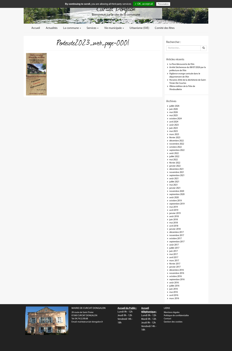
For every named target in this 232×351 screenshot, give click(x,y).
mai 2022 (173, 160)
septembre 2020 (176, 194)
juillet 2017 (174, 248)
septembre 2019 (176, 204)
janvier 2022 (175, 166)
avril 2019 (173, 210)
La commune (71, 28)
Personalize (163, 4)
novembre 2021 (176, 172)
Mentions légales (172, 312)
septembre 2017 (176, 242)
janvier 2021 (175, 188)
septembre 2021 (176, 175)
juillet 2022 (174, 156)
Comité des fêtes (165, 28)
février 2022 (174, 163)
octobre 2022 (175, 147)
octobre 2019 (175, 201)
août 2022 (174, 153)
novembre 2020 (176, 191)
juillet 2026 (174, 106)
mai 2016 (173, 292)
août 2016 (174, 283)
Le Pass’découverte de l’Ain (181, 64)
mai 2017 (173, 254)
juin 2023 (173, 128)
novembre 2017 (176, 235)
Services (92, 28)
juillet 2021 (174, 182)
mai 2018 (173, 223)
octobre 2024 (175, 119)
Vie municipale (113, 28)
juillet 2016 (174, 286)
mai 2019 (173, 207)
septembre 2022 (176, 150)
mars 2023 (174, 134)
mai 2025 (173, 115)
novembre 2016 (176, 273)
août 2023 (174, 125)
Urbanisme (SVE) (139, 28)
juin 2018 (173, 219)
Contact (167, 319)
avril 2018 (173, 226)
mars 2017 (174, 261)
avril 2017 (173, 257)
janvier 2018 (175, 229)
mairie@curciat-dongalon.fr (90, 322)
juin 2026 (173, 109)
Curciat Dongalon (116, 8)
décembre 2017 (176, 232)
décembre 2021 (176, 169)
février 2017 (174, 264)
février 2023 (174, 137)
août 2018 (174, 216)
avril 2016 (173, 295)
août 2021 (174, 178)
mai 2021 (173, 185)
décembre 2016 (176, 270)
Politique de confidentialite (176, 315)
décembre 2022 (176, 141)
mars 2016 (174, 298)
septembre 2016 (176, 279)
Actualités (51, 28)
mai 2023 (173, 131)
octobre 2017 (175, 238)
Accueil (35, 28)
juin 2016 (173, 289)
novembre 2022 (176, 144)
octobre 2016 (175, 276)
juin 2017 (173, 251)
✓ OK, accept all (144, 4)
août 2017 (174, 245)
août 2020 (174, 197)
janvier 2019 (175, 213)
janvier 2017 (175, 267)
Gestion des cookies (173, 322)
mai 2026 (173, 112)
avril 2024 (173, 122)
